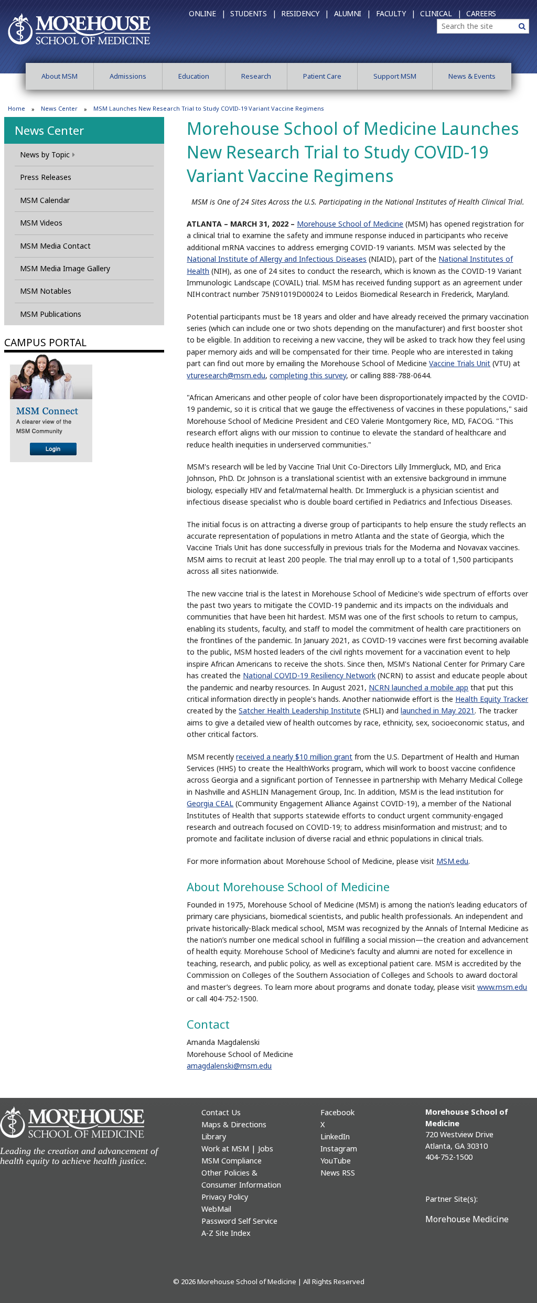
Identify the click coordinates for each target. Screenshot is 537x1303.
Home (16, 108)
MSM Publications (50, 314)
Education (193, 76)
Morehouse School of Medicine (350, 224)
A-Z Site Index (226, 1233)
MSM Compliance (231, 1161)
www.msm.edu (502, 987)
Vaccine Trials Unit (459, 363)
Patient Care (322, 76)
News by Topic (45, 154)
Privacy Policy (224, 1197)
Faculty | (395, 13)
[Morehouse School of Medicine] (79, 28)
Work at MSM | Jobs (237, 1149)
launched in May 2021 (438, 710)
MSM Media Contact (55, 246)
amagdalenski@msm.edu (229, 1066)
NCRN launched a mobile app (418, 687)
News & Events (472, 76)
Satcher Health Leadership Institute (300, 710)
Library (213, 1136)
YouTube (335, 1161)
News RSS (337, 1173)
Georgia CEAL (210, 803)
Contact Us (221, 1112)
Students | (253, 13)
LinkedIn (335, 1136)
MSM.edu (452, 861)
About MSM (59, 76)
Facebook (337, 1112)
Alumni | (352, 13)
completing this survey (308, 375)
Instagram (338, 1149)
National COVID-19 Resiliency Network (309, 675)
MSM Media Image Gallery (65, 268)
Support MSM (394, 76)
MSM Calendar (45, 200)
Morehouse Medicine (467, 1219)
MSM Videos (41, 223)
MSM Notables (45, 291)
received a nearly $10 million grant (294, 757)
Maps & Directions (233, 1124)
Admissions (128, 76)
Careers (481, 13)
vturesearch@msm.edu (226, 375)
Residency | (305, 13)
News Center (59, 108)
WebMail (216, 1209)
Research (256, 76)
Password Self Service (239, 1221)
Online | (207, 13)
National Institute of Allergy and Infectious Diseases (277, 259)
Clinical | (440, 13)
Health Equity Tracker (491, 699)
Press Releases (45, 177)
